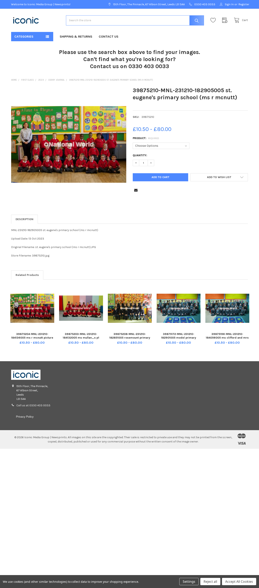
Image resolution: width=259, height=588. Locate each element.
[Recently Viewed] (226, 20)
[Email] (136, 190)
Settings (189, 581)
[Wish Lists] (214, 20)
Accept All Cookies (239, 581)
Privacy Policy (25, 416)
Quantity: (140, 155)
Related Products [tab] (27, 275)
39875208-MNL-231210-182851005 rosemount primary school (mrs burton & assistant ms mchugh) (129, 339)
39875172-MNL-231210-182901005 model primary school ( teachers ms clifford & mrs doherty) (178, 339)
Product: (146, 138)
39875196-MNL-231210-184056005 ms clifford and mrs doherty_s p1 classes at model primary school (227, 339)
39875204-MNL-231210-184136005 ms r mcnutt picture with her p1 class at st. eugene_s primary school (32, 339)
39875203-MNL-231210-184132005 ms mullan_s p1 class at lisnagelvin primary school (81, 339)
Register (243, 4)
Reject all (210, 581)
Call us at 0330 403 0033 (33, 405)
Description (24, 219)
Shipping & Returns (76, 36)
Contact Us (108, 36)
